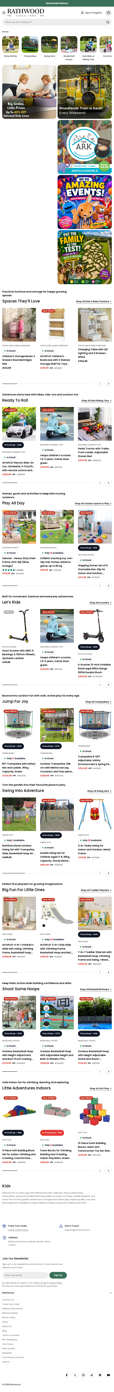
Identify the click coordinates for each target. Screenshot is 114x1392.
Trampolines (8, 753)
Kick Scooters (9, 647)
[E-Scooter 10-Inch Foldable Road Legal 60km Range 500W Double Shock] (95, 626)
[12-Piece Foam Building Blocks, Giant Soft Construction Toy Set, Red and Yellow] (95, 1112)
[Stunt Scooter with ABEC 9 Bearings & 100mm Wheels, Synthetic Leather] (19, 626)
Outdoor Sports (10, 547)
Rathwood (15, 1384)
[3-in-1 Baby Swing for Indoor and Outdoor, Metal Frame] (95, 814)
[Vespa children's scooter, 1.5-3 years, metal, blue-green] (57, 424)
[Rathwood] (85, 92)
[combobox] (57, 22)
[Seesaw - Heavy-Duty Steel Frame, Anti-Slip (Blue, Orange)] (19, 527)
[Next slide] (108, 383)
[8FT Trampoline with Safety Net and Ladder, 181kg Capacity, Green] (19, 725)
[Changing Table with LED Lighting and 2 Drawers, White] (95, 325)
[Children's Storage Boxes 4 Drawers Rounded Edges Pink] (19, 325)
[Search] (108, 22)
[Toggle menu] (4, 12)
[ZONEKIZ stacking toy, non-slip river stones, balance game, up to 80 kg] (57, 527)
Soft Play (7, 1140)
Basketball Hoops (11, 1041)
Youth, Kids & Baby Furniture (16, 345)
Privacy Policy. (56, 1282)
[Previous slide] (100, 383)
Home (5, 31)
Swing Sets (7, 835)
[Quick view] (32, 314)
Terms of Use (40, 1282)
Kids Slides (7, 934)
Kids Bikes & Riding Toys (13, 452)
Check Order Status (18, 1229)
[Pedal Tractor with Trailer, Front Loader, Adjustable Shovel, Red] (95, 424)
